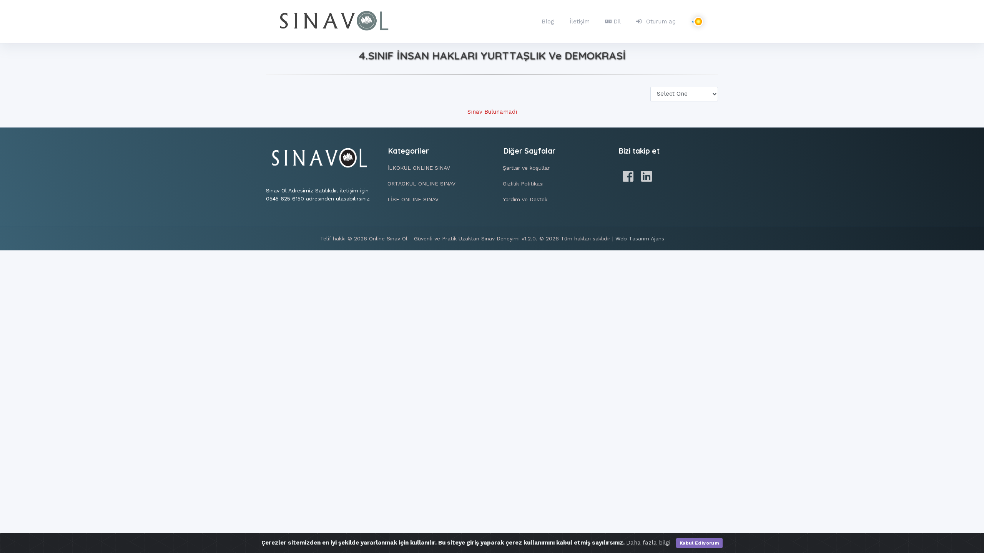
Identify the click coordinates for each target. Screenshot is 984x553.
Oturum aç (660, 21)
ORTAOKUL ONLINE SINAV (421, 183)
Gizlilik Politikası (523, 183)
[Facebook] (628, 176)
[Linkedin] (646, 176)
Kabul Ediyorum (699, 543)
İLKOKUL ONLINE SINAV (418, 168)
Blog (548, 21)
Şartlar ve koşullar (526, 168)
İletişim (580, 21)
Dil (617, 21)
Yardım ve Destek (525, 199)
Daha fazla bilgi (648, 542)
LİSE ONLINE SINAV (413, 199)
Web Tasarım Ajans (639, 238)
